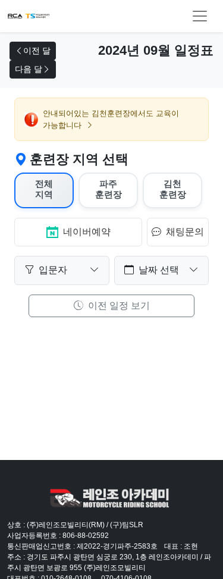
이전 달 (37, 50)
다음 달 (28, 69)
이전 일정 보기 (118, 306)
